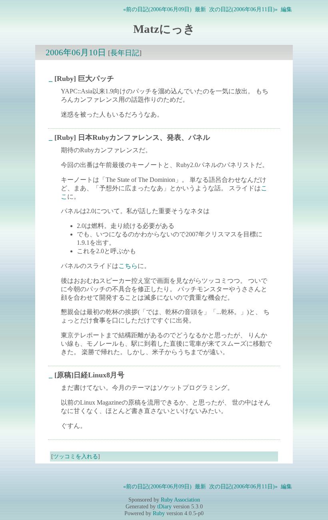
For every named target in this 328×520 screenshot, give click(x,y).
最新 (200, 9)
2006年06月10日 (76, 52)
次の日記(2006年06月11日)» (243, 9)
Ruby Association (180, 499)
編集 (286, 9)
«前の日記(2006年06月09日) (157, 9)
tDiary (164, 506)
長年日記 (124, 53)
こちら (128, 265)
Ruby (159, 513)
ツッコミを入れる (75, 456)
